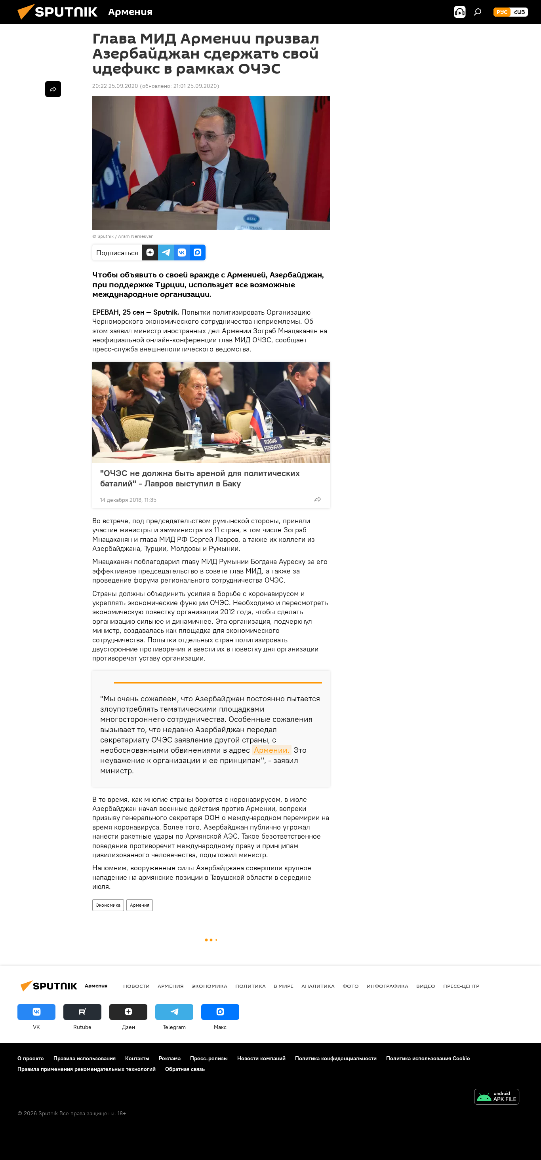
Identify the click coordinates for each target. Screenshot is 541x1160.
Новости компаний (261, 1058)
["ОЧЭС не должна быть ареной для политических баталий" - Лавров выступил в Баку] (211, 412)
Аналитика (318, 985)
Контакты (137, 1058)
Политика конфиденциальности (336, 1058)
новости (136, 985)
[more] (318, 499)
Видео (425, 985)
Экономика (108, 905)
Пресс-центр (461, 985)
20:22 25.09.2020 (115, 85)
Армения (139, 905)
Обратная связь (185, 1069)
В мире (283, 985)
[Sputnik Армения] (60, 21)
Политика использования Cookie (428, 1058)
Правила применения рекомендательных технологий (86, 1069)
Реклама (170, 1058)
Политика (250, 985)
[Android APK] (497, 1098)
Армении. (272, 750)
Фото (351, 985)
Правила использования (84, 1058)
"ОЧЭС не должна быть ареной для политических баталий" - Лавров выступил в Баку (200, 478)
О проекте (30, 1058)
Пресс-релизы (209, 1058)
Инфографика (387, 985)
